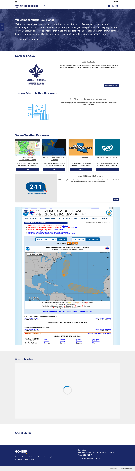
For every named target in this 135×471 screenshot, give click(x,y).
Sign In (116, 1)
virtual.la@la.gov (77, 34)
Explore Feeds (113, 468)
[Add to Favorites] (2, 25)
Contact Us (82, 450)
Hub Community (46, 6)
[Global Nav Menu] (16, 1)
